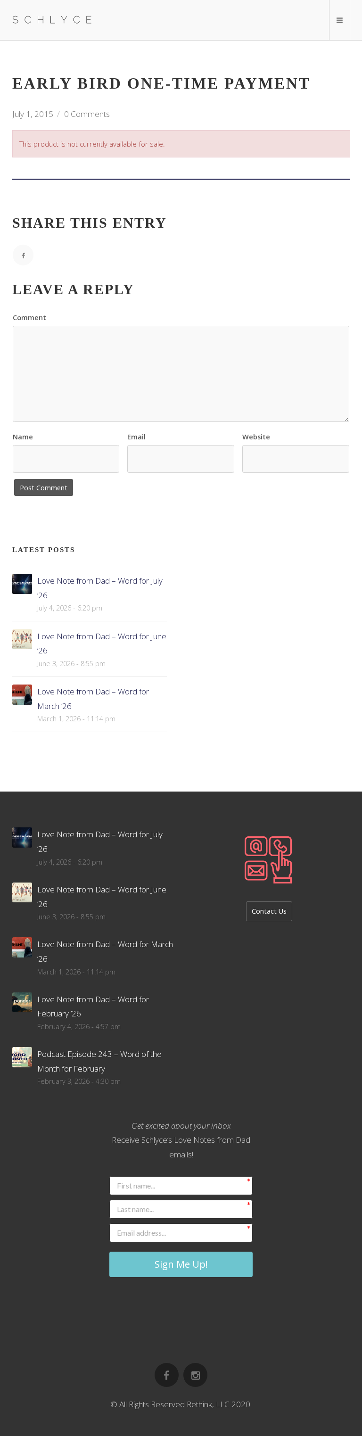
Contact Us (269, 911)
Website (256, 436)
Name (23, 436)
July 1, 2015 (32, 113)
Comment (29, 317)
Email (136, 436)
